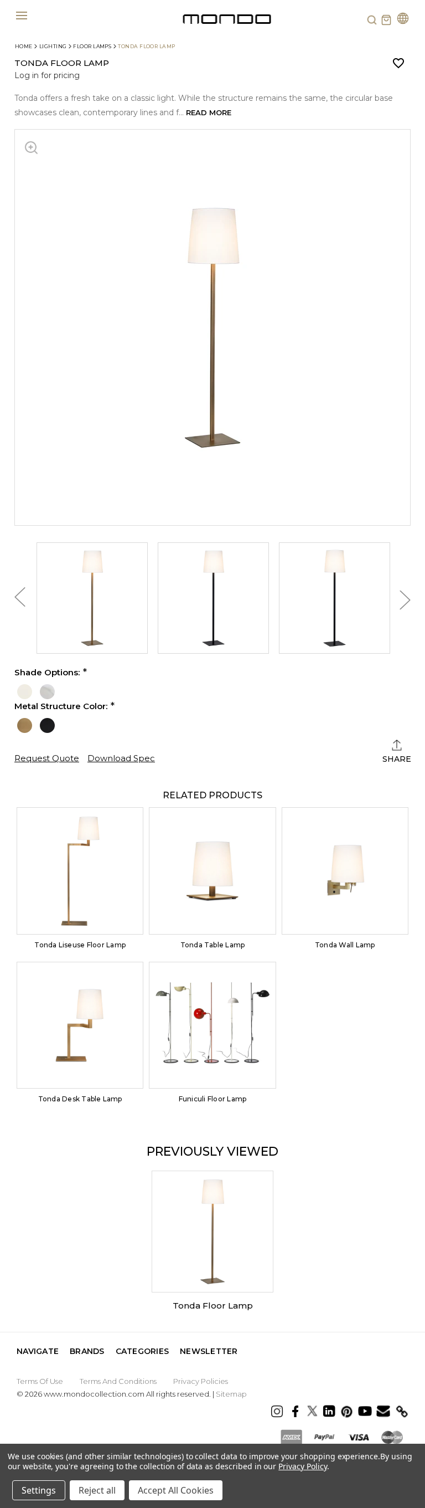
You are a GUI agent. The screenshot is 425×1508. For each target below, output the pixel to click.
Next (405, 599)
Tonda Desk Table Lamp (80, 1099)
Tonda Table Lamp (212, 945)
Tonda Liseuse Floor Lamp (80, 945)
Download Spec (121, 758)
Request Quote (46, 758)
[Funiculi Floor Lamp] (212, 1025)
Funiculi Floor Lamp (213, 1099)
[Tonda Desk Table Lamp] (80, 1025)
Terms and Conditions (118, 1381)
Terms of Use (40, 1381)
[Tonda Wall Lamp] (345, 870)
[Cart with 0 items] (386, 19)
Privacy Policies (200, 1381)
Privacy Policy (302, 1466)
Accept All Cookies (176, 1490)
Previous (19, 600)
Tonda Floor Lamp (213, 1305)
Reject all (97, 1490)
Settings (39, 1490)
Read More (208, 112)
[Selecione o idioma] (403, 19)
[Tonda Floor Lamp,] (212, 1231)
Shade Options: (47, 672)
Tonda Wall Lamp (345, 945)
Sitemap (231, 1393)
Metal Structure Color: (60, 706)
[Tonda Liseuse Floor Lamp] (80, 870)
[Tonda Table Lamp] (212, 870)
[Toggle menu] (21, 15)
